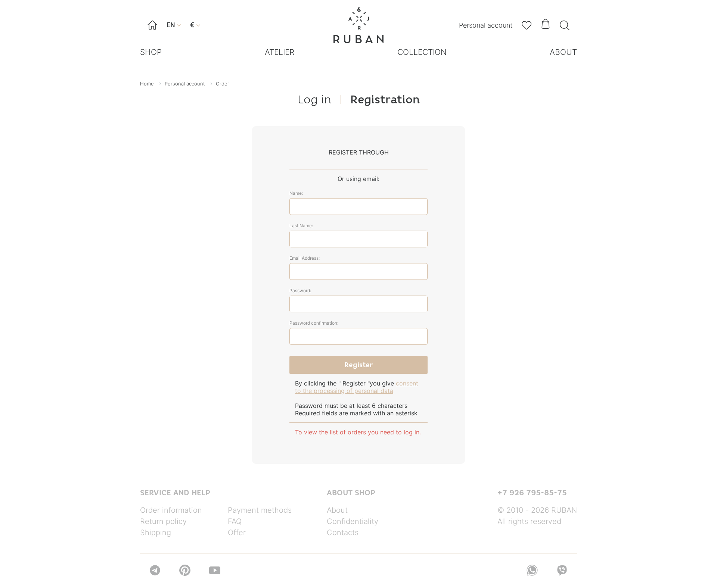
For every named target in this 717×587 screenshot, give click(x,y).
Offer (237, 532)
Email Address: (304, 258)
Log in (314, 99)
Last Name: (301, 225)
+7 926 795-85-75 (532, 492)
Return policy (163, 521)
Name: (296, 193)
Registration (385, 99)
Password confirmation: (313, 323)
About (337, 510)
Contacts (342, 532)
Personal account (485, 25)
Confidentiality (352, 521)
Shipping (155, 532)
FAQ (235, 521)
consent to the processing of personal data (356, 387)
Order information (171, 510)
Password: (300, 290)
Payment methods (260, 510)
